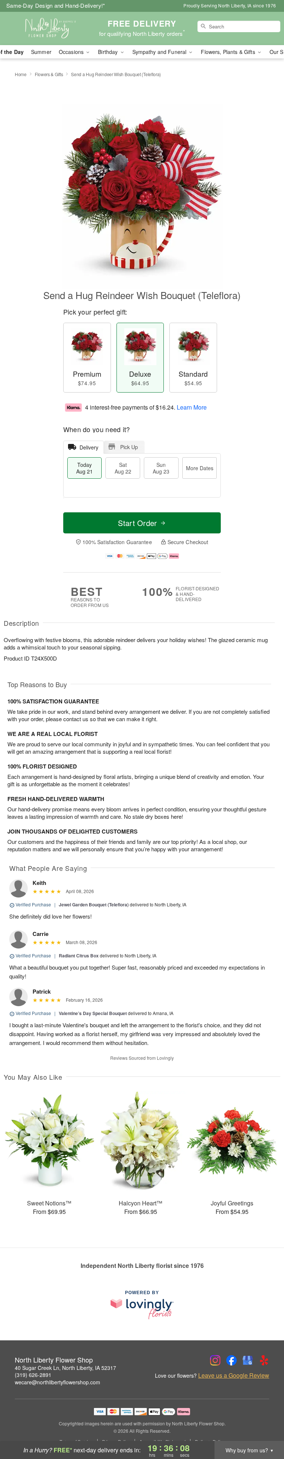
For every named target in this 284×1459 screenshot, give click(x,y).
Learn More (192, 407)
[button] (264, 1427)
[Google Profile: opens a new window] (248, 1360)
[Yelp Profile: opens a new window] (264, 1360)
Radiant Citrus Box (79, 955)
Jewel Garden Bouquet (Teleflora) (94, 904)
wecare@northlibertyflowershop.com (57, 1382)
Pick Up (129, 447)
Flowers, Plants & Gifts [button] (228, 51)
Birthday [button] (108, 51)
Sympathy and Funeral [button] (160, 51)
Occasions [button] (72, 51)
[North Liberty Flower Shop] (49, 28)
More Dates (199, 468)
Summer (41, 51)
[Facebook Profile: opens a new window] (231, 1360)
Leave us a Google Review (233, 1375)
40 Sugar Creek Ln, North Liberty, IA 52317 (65, 1367)
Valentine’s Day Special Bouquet (93, 1013)
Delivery (89, 447)
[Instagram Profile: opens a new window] (215, 1360)
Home (21, 74)
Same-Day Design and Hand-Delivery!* (55, 5)
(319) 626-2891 (33, 1374)
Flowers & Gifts (49, 74)
